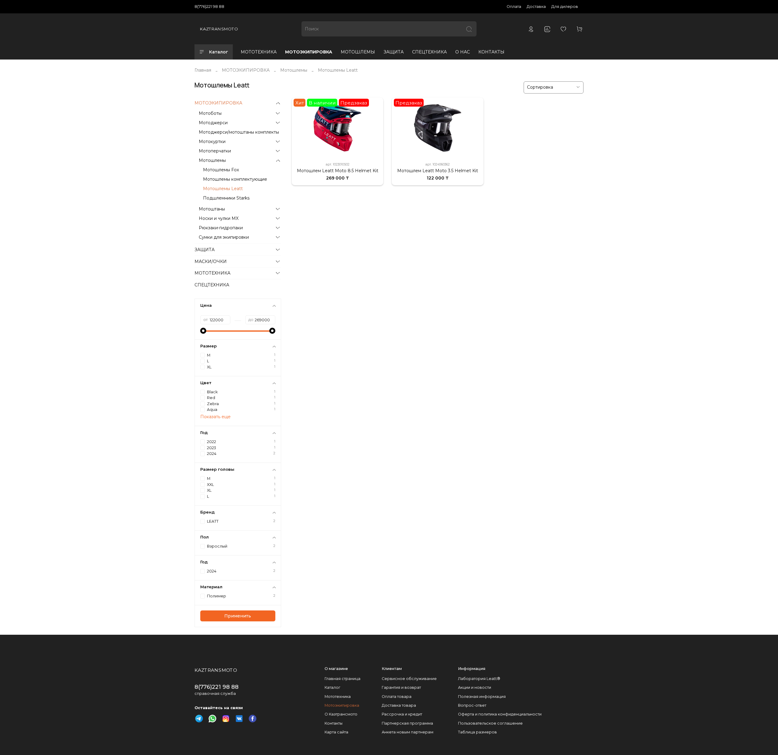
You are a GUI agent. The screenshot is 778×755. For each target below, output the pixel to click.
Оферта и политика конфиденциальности (500, 714)
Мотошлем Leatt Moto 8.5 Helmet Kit (337, 170)
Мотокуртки (212, 141)
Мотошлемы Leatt (223, 188)
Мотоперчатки (215, 151)
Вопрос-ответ (472, 705)
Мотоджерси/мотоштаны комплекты (239, 132)
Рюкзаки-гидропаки (221, 228)
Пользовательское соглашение (490, 723)
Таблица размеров (477, 732)
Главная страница (342, 678)
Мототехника (338, 696)
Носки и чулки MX (219, 218)
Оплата (514, 6)
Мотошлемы (293, 70)
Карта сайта (336, 732)
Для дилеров (564, 6)
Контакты (334, 723)
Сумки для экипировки (224, 237)
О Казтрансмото (341, 714)
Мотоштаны (212, 209)
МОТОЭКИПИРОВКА (308, 52)
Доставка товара (399, 705)
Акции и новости (474, 687)
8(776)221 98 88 (209, 6)
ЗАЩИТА (394, 52)
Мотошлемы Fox (221, 170)
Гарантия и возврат (401, 687)
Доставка (536, 6)
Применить (237, 616)
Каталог (218, 52)
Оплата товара (396, 696)
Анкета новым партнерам (407, 732)
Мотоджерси (213, 122)
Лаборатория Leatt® (479, 678)
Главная (202, 70)
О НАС (462, 52)
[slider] (203, 330)
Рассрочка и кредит (402, 714)
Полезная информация (482, 696)
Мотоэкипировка (342, 705)
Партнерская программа (407, 723)
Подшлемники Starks (226, 198)
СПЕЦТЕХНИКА (429, 52)
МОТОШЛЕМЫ (358, 52)
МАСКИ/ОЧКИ (210, 261)
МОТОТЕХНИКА (259, 52)
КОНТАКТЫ (491, 52)
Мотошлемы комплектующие (235, 179)
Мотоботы (210, 113)
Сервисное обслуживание (409, 678)
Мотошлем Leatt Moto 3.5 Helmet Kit (437, 170)
